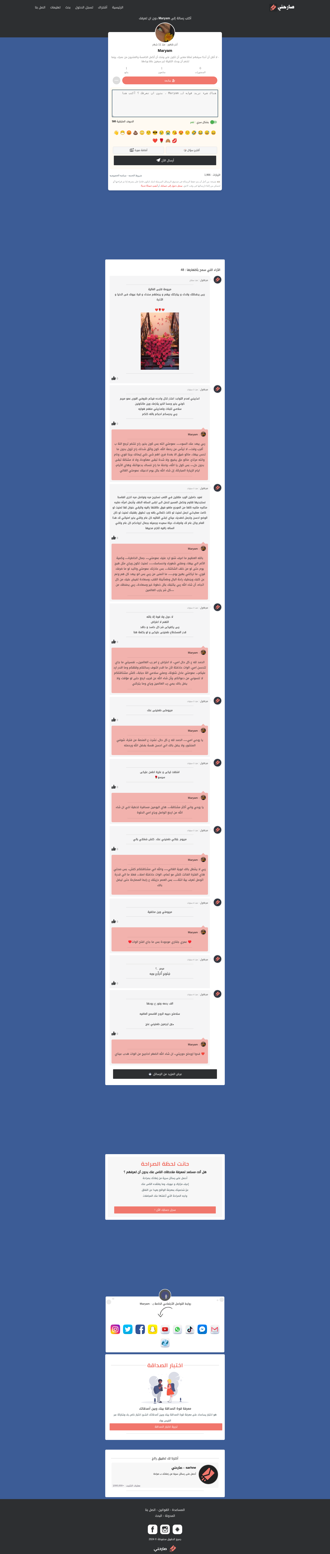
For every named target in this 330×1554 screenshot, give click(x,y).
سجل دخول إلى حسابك (171, 185)
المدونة (169, 1516)
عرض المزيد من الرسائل (167, 1074)
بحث (67, 7)
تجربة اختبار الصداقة (166, 1426)
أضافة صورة (140, 150)
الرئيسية (117, 7)
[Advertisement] (165, 225)
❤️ (155, 141)
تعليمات (55, 7)
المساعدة (178, 1510)
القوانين (163, 1510)
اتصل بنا (40, 7)
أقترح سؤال (192, 150)
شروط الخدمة (135, 175)
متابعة (167, 80)
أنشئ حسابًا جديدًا (149, 185)
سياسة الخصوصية (118, 175)
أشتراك (102, 7)
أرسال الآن (167, 160)
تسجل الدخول (84, 7)
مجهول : (198, 280)
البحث (158, 1516)
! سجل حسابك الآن (165, 1210)
